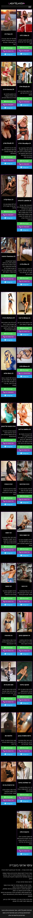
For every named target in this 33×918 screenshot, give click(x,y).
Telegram (25, 54)
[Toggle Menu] (29, 7)
